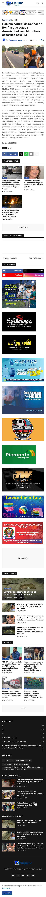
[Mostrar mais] (36, 154)
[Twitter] (21, 154)
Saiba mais (6, 888)
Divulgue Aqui (23, 227)
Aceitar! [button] (7, 893)
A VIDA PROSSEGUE (23, 738)
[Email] (31, 154)
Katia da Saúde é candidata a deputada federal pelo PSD (27, 804)
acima (23, 708)
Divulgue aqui (23, 558)
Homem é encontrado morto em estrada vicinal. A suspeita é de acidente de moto (12, 695)
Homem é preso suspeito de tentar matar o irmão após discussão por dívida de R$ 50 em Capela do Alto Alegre (33, 666)
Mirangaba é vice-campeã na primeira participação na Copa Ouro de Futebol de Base (33, 695)
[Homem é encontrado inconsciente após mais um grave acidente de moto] (8, 783)
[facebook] (13, 875)
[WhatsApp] (26, 154)
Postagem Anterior (10, 258)
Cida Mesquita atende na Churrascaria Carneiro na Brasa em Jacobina (30, 793)
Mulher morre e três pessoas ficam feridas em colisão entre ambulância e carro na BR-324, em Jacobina (30, 630)
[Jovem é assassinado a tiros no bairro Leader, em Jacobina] (8, 824)
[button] (3, 3)
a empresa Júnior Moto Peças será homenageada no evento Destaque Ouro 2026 (22, 748)
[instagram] (28, 875)
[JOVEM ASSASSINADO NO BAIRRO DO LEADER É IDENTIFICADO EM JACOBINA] (8, 607)
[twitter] (18, 875)
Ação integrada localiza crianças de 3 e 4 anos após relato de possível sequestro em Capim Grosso (11, 185)
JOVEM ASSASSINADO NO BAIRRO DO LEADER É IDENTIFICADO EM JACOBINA (30, 606)
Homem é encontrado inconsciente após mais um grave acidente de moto (30, 782)
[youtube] (23, 875)
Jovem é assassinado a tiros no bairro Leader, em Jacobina (29, 822)
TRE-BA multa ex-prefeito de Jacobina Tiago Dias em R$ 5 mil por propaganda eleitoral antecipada (12, 666)
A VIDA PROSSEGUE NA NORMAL (23, 742)
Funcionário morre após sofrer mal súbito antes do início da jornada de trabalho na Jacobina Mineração (30, 618)
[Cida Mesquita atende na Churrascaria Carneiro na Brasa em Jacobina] (8, 794)
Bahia (16, 20)
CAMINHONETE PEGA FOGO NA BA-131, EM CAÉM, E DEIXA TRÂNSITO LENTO (10, 213)
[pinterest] (33, 875)
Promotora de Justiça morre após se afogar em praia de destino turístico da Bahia (33, 184)
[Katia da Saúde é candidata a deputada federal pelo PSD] (8, 806)
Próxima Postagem (36, 258)
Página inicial (7, 20)
